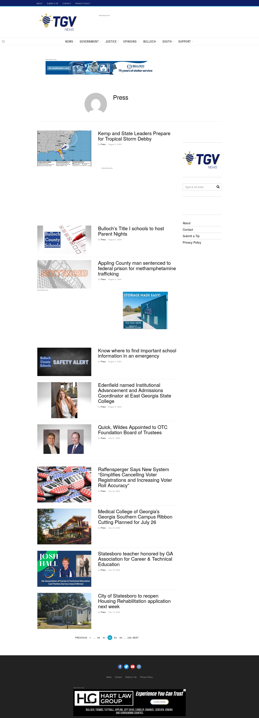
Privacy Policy (192, 242)
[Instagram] (139, 666)
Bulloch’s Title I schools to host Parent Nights (131, 231)
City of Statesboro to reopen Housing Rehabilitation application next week (134, 601)
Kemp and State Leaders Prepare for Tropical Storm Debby (134, 136)
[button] (3, 41)
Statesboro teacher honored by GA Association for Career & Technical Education (135, 559)
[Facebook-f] (120, 666)
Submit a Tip (191, 236)
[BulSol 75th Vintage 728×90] (100, 67)
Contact (188, 229)
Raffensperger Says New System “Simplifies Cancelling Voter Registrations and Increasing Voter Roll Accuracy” (135, 477)
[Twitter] (126, 666)
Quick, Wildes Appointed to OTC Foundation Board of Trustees (132, 429)
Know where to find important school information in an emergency (137, 353)
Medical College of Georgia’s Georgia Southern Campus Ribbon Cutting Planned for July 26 (135, 516)
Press (103, 144)
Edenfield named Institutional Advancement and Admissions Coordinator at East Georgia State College (134, 392)
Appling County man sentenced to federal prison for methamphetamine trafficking (137, 268)
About (187, 223)
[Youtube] (132, 666)
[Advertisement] (153, 24)
